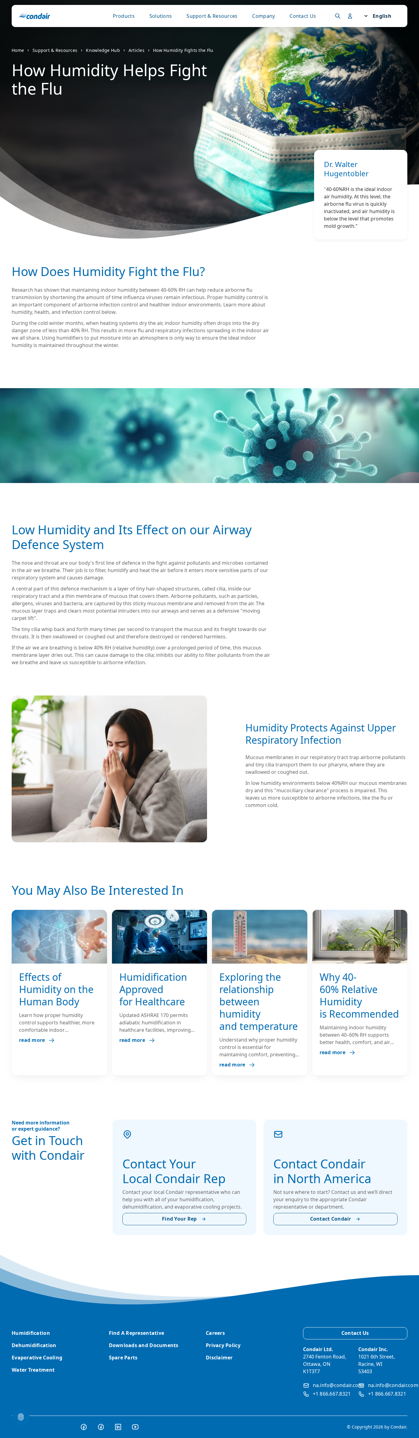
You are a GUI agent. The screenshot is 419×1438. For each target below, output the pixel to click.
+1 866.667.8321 (332, 1393)
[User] (350, 16)
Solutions (160, 16)
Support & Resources (211, 16)
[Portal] (338, 16)
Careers (215, 1333)
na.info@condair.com (338, 1385)
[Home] (34, 16)
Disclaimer (219, 1357)
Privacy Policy (223, 1345)
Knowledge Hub (103, 50)
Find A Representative (136, 1333)
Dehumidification (34, 1345)
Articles (136, 50)
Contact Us (303, 16)
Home (18, 50)
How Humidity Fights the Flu (183, 50)
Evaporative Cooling (37, 1357)
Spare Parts (123, 1357)
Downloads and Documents (144, 1345)
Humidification (31, 1333)
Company (263, 16)
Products (124, 16)
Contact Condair (330, 1218)
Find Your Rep (179, 1218)
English (382, 16)
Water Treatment (33, 1369)
